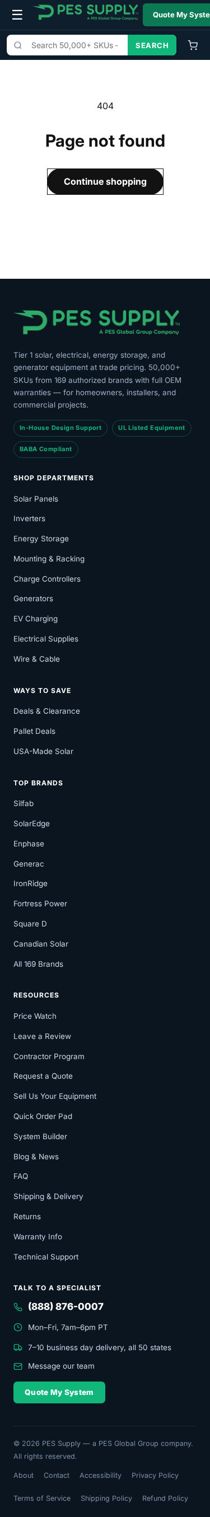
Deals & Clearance (46, 710)
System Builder (40, 1136)
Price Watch (35, 1016)
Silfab (23, 803)
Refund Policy (165, 1498)
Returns (27, 1216)
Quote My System (59, 1392)
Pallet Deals (34, 731)
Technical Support (45, 1256)
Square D (30, 923)
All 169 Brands (38, 963)
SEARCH (152, 45)
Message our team (61, 1365)
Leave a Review (42, 1036)
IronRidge (30, 883)
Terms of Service (42, 1498)
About (23, 1475)
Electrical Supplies (45, 638)
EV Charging (35, 618)
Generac (28, 863)
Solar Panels (35, 498)
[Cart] (192, 45)
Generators (33, 598)
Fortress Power (40, 903)
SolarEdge (31, 823)
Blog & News (36, 1156)
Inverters (29, 518)
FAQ (20, 1176)
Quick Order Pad (42, 1116)
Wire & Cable (36, 658)
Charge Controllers (47, 578)
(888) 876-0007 (66, 1306)
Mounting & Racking (49, 558)
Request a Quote (43, 1075)
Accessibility (101, 1475)
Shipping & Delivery (48, 1196)
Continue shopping (105, 181)
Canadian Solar (40, 943)
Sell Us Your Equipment (54, 1096)
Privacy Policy (155, 1475)
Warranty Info (37, 1236)
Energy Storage (41, 538)
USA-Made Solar (43, 751)
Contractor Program (49, 1056)
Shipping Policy (106, 1498)
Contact (56, 1475)
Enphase (28, 843)
